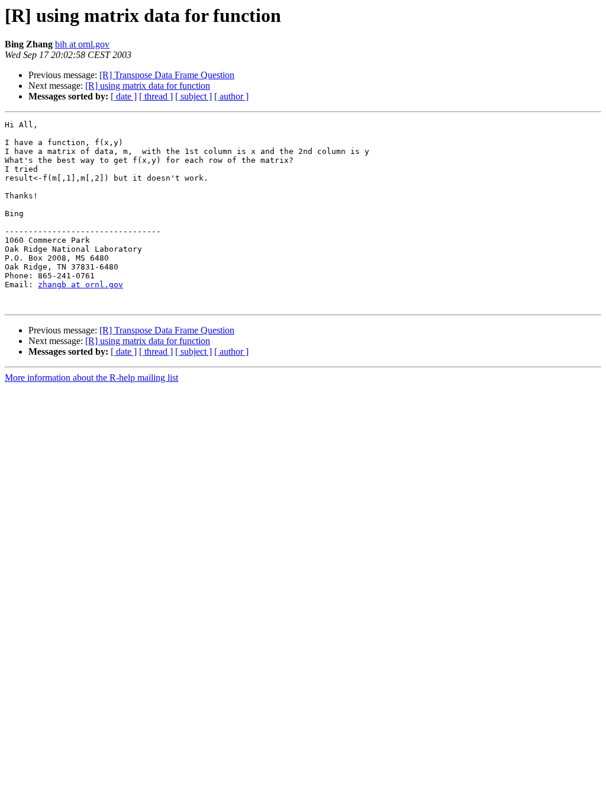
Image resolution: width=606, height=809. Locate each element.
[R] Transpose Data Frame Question (166, 75)
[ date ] (124, 96)
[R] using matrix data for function (147, 86)
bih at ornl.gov (82, 44)
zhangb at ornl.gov (80, 284)
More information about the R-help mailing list (91, 378)
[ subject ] (193, 96)
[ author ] (231, 96)
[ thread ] (156, 96)
